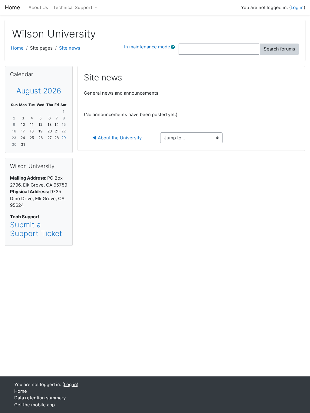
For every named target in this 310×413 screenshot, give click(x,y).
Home (17, 48)
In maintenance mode (147, 47)
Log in (297, 7)
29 (63, 137)
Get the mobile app (34, 405)
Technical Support (73, 7)
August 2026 (38, 90)
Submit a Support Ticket (36, 229)
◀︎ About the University (117, 138)
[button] (174, 49)
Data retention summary (40, 398)
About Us (38, 7)
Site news (69, 48)
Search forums (279, 49)
